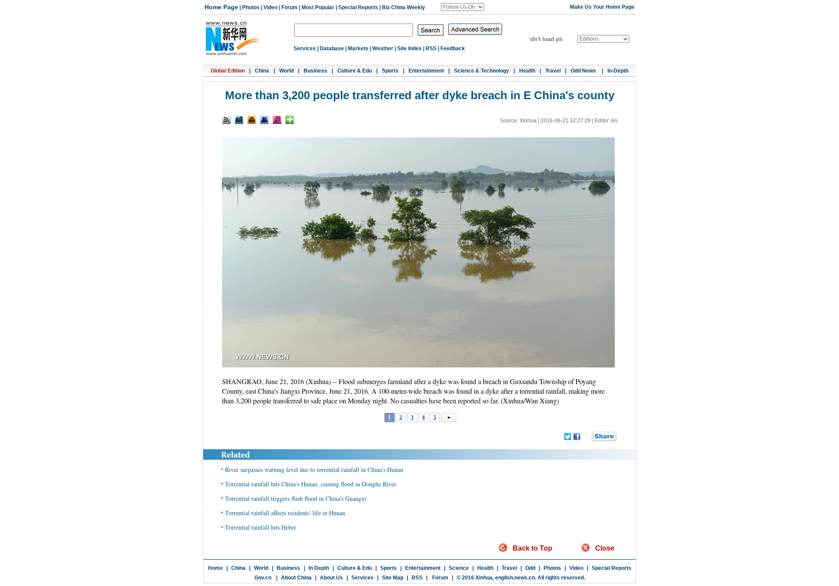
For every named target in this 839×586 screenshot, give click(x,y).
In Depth (319, 568)
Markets (358, 48)
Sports (390, 71)
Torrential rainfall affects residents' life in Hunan (285, 513)
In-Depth (617, 71)
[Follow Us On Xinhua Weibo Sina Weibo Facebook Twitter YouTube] (462, 7)
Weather (382, 48)
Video (270, 7)
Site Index (409, 48)
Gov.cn (262, 578)
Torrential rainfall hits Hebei (260, 527)
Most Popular (318, 7)
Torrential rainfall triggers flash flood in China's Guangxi (295, 498)
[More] (289, 119)
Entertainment (426, 71)
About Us (331, 578)
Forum (289, 7)
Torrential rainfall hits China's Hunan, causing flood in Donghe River (310, 484)
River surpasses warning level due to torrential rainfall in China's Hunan (314, 469)
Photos (251, 7)
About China (296, 578)
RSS (431, 48)
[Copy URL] (264, 119)
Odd (530, 568)
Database (332, 48)
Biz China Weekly (403, 7)
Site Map (392, 578)
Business (315, 71)
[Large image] (277, 119)
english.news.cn (515, 578)
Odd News (584, 71)
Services (305, 48)
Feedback (452, 48)
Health (527, 71)
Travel (553, 71)
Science (459, 568)
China (262, 71)
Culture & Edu (354, 71)
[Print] (251, 119)
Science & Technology (481, 71)
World (286, 71)
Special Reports (358, 7)
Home (215, 568)
